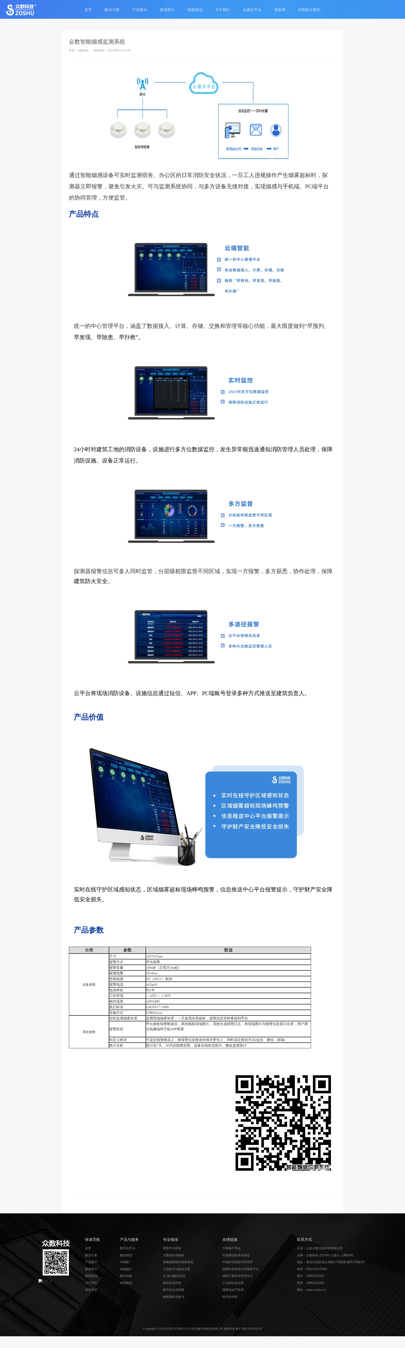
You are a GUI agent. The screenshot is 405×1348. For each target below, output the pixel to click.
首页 (88, 10)
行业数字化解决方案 (176, 1269)
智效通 (279, 10)
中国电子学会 (231, 1248)
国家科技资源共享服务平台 (240, 1269)
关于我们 (222, 10)
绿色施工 (126, 1269)
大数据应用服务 (173, 1255)
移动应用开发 (172, 1283)
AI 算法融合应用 (174, 1276)
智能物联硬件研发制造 (178, 1262)
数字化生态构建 (173, 1289)
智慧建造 (126, 1283)
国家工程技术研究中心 (237, 1276)
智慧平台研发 (172, 1248)
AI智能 (124, 1262)
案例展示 (167, 10)
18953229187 (315, 1283)
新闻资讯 (195, 10)
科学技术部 (230, 1297)
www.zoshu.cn (316, 1289)
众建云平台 (252, 10)
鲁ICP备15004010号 (249, 1328)
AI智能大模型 (309, 10)
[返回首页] (20, 9)
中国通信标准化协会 (236, 1255)
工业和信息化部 (233, 1283)
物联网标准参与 (173, 1297)
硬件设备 (126, 1276)
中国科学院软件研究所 (237, 1262)
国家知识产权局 (233, 1289)
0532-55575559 (316, 1269)
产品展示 (139, 10)
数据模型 (126, 1255)
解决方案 (112, 10)
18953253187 (315, 1276)
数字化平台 (127, 1248)
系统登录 (91, 1289)
